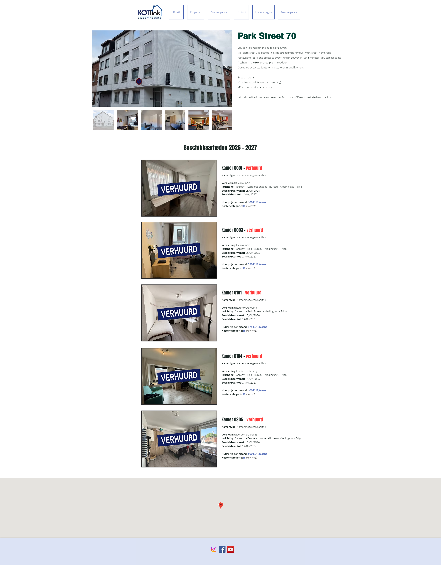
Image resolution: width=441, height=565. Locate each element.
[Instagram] (213, 549)
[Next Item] (226, 68)
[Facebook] (222, 549)
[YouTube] (230, 549)
